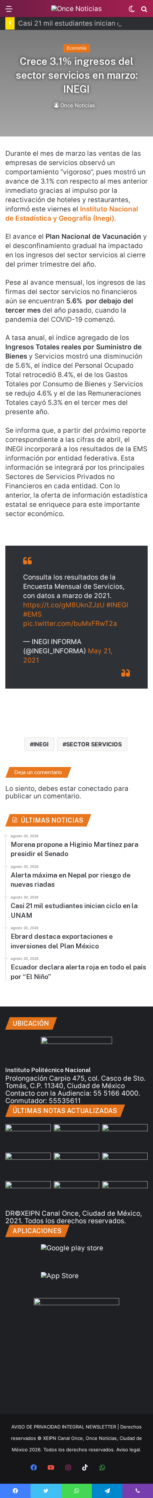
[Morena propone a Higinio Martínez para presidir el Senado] (28, 1137)
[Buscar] (144, 11)
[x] (119, 1468)
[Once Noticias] (76, 8)
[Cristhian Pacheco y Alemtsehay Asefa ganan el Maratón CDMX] (28, 1194)
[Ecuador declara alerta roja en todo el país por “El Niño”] (76, 1165)
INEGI (40, 744)
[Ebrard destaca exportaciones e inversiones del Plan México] (28, 1165)
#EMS (32, 614)
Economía (76, 48)
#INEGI (117, 605)
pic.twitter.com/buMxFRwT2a (70, 623)
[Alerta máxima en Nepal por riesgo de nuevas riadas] (125, 1137)
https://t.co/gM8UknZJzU (64, 605)
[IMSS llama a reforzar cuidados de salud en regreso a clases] (125, 1194)
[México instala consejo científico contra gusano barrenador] (125, 1165)
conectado (95, 788)
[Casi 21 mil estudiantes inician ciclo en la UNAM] (76, 1137)
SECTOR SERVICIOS (94, 744)
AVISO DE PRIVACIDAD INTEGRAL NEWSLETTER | (65, 1427)
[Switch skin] (131, 11)
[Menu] (8, 11)
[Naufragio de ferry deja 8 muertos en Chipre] (76, 1194)
